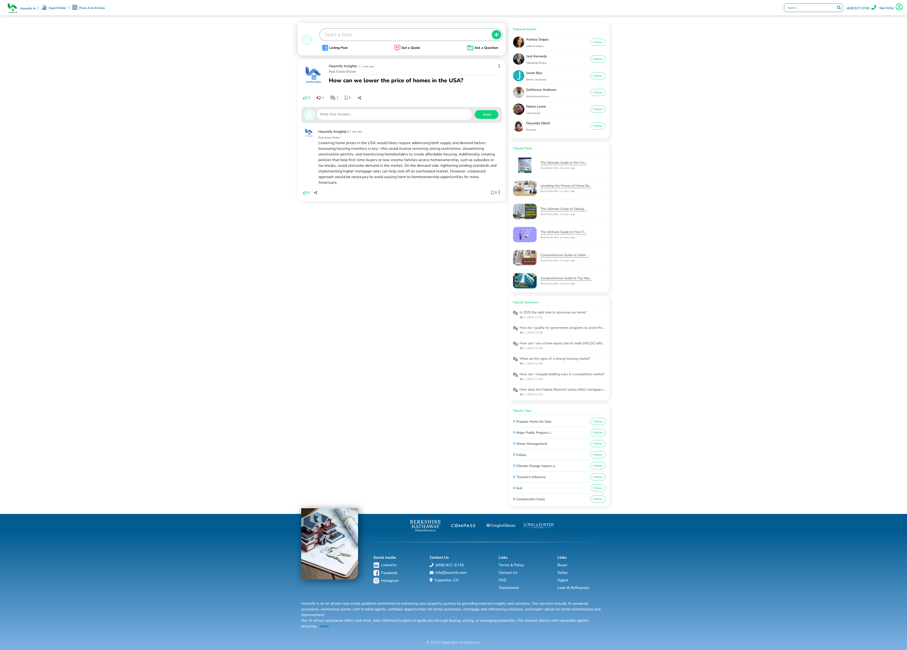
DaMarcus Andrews (541, 90)
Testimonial (509, 587)
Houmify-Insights (343, 66)
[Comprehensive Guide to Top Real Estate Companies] (526, 280)
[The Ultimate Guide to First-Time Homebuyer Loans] (526, 234)
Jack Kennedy (536, 56)
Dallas (521, 455)
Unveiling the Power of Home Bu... (565, 185)
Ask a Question (486, 48)
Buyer (562, 565)
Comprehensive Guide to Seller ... (564, 255)
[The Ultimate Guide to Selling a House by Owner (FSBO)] (526, 211)
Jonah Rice (534, 73)
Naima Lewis (536, 106)
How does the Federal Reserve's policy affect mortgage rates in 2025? (571, 389)
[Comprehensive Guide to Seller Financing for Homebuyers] (526, 257)
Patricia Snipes (537, 39)
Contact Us (508, 572)
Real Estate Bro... (550, 168)
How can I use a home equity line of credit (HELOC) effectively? (566, 343)
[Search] (839, 7)
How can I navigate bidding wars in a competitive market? (562, 374)
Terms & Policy (511, 565)
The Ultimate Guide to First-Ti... (563, 232)
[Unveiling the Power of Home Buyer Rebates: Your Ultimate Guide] (526, 188)
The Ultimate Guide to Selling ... (563, 209)
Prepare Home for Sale (534, 421)
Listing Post (338, 48)
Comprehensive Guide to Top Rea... (565, 278)
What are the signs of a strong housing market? (555, 358)
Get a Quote (411, 48)
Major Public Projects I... (534, 432)
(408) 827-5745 (858, 8)
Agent (562, 580)
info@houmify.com (451, 572)
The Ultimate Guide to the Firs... (563, 162)
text (519, 488)
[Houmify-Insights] (313, 75)
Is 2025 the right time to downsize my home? (553, 312)
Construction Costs (530, 499)
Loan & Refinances (573, 587)
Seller (562, 572)
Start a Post (338, 34)
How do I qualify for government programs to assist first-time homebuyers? (576, 327)
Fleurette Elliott (538, 123)
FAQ (502, 580)
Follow (598, 42)
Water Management (531, 444)
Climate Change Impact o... (536, 466)
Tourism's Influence (531, 477)
